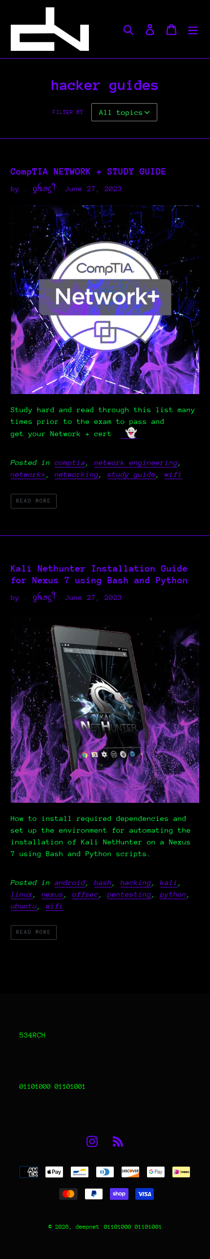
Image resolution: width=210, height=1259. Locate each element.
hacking (136, 882)
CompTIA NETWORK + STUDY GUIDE (89, 171)
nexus (52, 894)
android (70, 882)
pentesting (129, 894)
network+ (28, 474)
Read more (33, 501)
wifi (173, 474)
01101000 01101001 (133, 1226)
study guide (131, 474)
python (173, 894)
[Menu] (193, 29)
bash (103, 882)
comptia (70, 462)
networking (77, 474)
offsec (85, 894)
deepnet (88, 1226)
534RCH (33, 1035)
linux (22, 894)
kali (169, 882)
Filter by (68, 112)
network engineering (136, 462)
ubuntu (24, 906)
